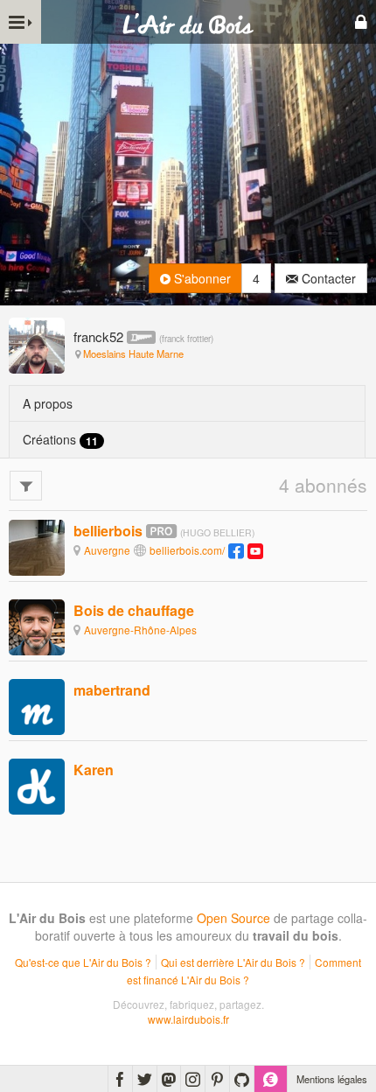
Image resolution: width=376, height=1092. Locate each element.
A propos (48, 403)
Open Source (233, 918)
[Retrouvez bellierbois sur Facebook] (236, 549)
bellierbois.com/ (187, 549)
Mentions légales (331, 1079)
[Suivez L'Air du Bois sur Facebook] (120, 1079)
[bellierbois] (37, 546)
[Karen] (37, 785)
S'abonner (201, 278)
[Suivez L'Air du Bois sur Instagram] (193, 1079)
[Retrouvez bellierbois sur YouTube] (255, 549)
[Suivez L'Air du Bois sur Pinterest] (217, 1079)
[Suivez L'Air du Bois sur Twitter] (145, 1079)
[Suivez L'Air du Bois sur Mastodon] (168, 1079)
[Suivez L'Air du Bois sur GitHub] (242, 1079)
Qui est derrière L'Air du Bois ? (233, 962)
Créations (60, 439)
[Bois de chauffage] (37, 625)
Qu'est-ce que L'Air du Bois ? (83, 962)
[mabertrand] (37, 705)
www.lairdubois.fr (188, 1019)
